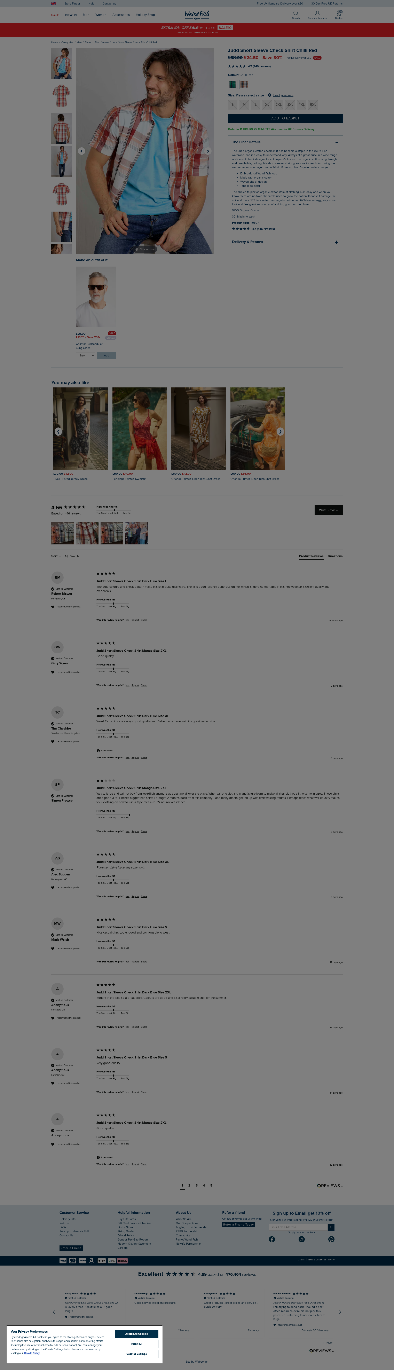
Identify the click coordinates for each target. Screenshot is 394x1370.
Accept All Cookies (136, 1334)
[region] (85, 1344)
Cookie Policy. (32, 1353)
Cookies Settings (136, 1354)
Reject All (136, 1344)
